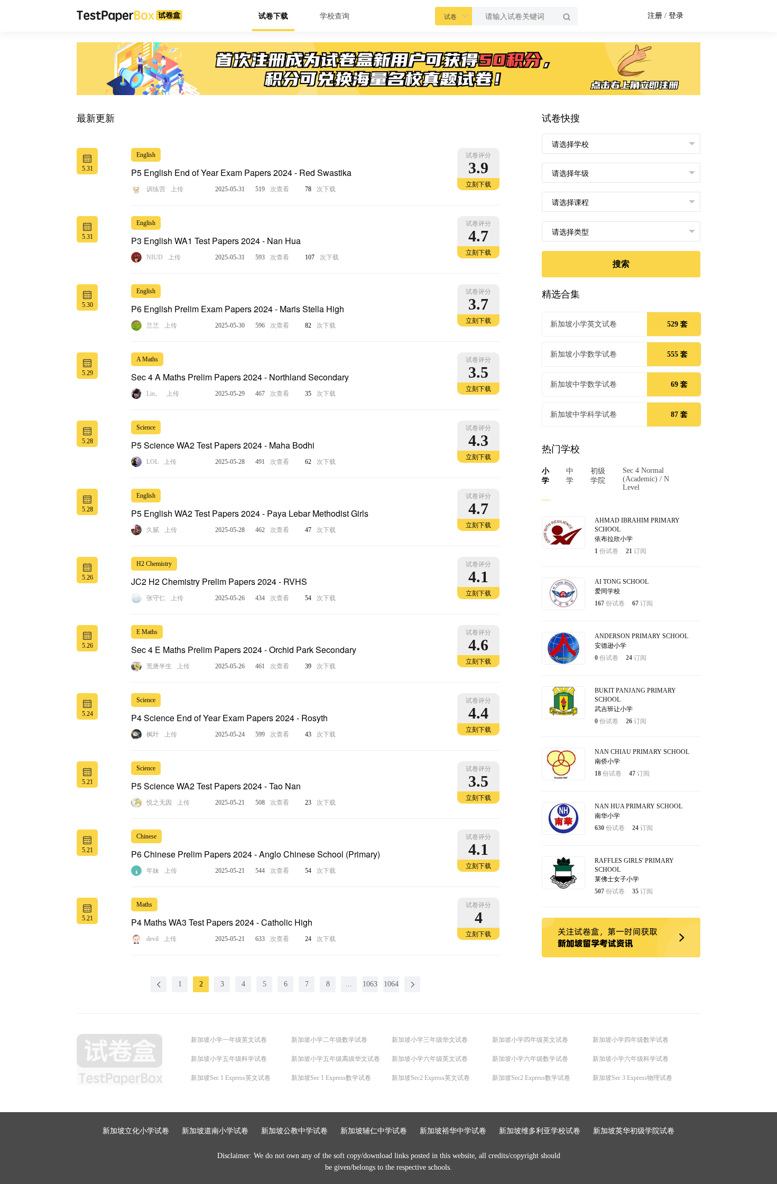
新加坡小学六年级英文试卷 (430, 1058)
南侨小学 (607, 761)
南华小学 (607, 815)
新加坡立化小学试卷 (136, 1131)
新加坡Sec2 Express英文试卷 (431, 1078)
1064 (391, 984)
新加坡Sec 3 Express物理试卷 (632, 1078)
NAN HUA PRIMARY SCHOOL (638, 806)
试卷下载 (273, 16)
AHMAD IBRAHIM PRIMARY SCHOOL (637, 525)
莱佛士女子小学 (617, 879)
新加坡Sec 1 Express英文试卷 (231, 1078)
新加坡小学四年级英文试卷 (530, 1039)
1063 (370, 984)
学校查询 (334, 16)
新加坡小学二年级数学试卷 (329, 1039)
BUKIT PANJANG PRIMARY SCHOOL (635, 695)
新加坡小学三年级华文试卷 (430, 1039)
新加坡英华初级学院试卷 (633, 1131)
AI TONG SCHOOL (622, 581)
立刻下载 (478, 184)
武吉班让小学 (614, 709)
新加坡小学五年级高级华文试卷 (335, 1058)
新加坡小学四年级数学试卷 (631, 1039)
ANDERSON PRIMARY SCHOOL (641, 636)
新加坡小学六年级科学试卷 (631, 1058)
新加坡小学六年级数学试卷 (530, 1058)
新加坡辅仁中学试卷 (373, 1131)
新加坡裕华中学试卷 (453, 1131)
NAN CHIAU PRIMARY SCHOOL (642, 752)
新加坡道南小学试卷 (215, 1131)
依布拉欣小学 (614, 539)
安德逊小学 (610, 645)
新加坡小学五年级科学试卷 (229, 1058)
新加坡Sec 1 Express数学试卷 (331, 1078)
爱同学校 (607, 591)
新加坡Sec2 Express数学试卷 (531, 1078)
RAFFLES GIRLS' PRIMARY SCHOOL (634, 865)
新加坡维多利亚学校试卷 (539, 1131)
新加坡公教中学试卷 (294, 1131)
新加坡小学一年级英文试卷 (229, 1039)
